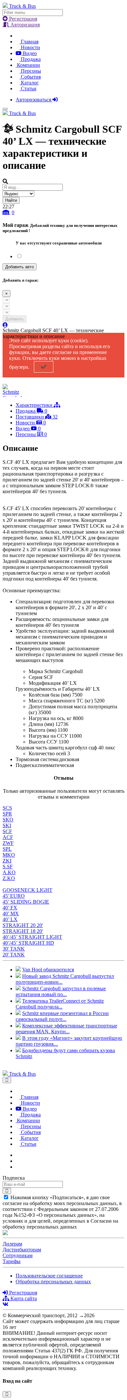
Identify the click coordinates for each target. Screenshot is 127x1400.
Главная (29, 41)
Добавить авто (19, 266)
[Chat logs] (18, 1155)
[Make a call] (18, 1167)
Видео (29, 53)
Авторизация (24, 24)
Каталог (29, 82)
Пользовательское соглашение (49, 1275)
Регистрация (22, 19)
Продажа (30, 59)
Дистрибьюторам (22, 1249)
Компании (28, 65)
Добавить (14, 319)
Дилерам (12, 1243)
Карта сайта (23, 1298)
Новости (30, 47)
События (30, 77)
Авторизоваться (34, 99)
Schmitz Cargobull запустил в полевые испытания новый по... (61, 991)
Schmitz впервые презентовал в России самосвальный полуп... (62, 1016)
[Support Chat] (18, 1161)
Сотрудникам (18, 1255)
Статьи (28, 88)
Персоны (30, 71)
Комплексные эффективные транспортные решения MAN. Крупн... (66, 1028)
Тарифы (12, 1261)
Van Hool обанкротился (48, 969)
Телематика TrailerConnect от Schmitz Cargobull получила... (60, 1003)
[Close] (7, 1080)
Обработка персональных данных (53, 1281)
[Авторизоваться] (5, 325)
